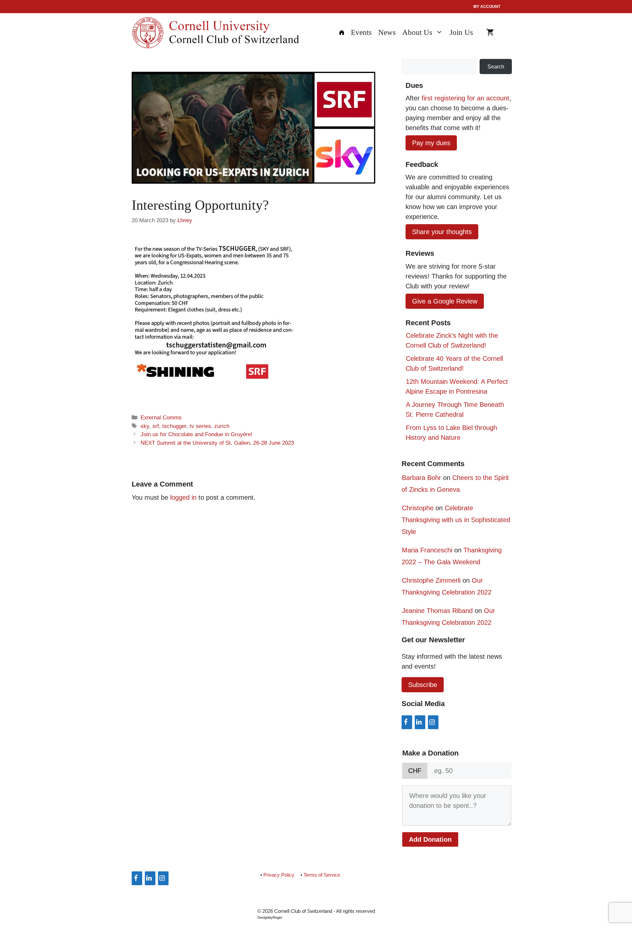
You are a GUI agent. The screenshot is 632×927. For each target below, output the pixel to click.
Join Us (461, 32)
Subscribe (422, 684)
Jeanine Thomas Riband (437, 610)
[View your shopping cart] (490, 32)
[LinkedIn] (420, 722)
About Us (417, 32)
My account (486, 6)
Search (495, 66)
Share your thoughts (442, 231)
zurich (221, 426)
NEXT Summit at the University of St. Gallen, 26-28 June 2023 (217, 443)
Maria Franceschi (427, 550)
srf (155, 426)
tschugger (174, 426)
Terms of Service (321, 875)
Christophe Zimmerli (431, 580)
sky (145, 426)
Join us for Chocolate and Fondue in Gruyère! (196, 434)
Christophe (418, 508)
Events (361, 32)
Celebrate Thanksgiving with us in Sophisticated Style (456, 519)
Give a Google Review (444, 301)
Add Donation (430, 839)
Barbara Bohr (421, 477)
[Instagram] (433, 722)
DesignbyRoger (269, 917)
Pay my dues (431, 142)
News (387, 32)
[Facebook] (407, 722)
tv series (200, 426)
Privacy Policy (278, 875)
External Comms (161, 417)
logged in (183, 497)
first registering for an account (465, 98)
